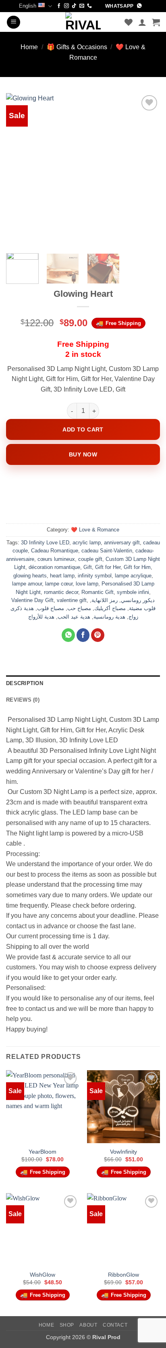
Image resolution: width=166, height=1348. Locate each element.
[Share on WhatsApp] (68, 635)
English (27, 6)
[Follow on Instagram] (66, 6)
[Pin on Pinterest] (97, 635)
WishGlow (42, 1275)
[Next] (146, 169)
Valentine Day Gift (32, 600)
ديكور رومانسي (138, 600)
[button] (13, 22)
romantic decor (61, 592)
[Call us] (89, 6)
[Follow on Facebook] (58, 6)
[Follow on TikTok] (74, 6)
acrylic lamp (87, 543)
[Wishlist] (128, 22)
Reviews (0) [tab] (22, 700)
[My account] (142, 22)
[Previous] (19, 169)
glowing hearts (30, 576)
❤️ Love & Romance (95, 530)
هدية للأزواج (41, 617)
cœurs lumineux (56, 559)
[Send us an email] (81, 6)
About (88, 1325)
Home (29, 47)
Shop (67, 1325)
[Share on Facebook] (83, 635)
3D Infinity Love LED (45, 543)
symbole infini (133, 592)
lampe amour (27, 584)
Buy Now (83, 454)
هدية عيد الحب (74, 617)
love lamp (87, 584)
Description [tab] (24, 683)
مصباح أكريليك (110, 608)
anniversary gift (122, 543)
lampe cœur (59, 584)
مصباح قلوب (50, 608)
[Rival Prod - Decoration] (83, 22)
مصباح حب (79, 608)
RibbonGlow (123, 1275)
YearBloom (42, 1152)
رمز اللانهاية (104, 600)
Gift (87, 567)
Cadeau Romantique (54, 551)
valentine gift (72, 600)
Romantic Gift (97, 592)
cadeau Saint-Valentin (106, 551)
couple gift (90, 559)
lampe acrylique (133, 576)
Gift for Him (137, 567)
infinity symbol (95, 576)
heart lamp (62, 576)
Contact (115, 1325)
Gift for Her (107, 567)
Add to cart (83, 429)
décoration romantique (54, 567)
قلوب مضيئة (142, 608)
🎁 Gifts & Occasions (77, 47)
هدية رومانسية (109, 617)
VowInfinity (123, 1152)
